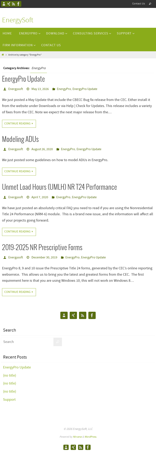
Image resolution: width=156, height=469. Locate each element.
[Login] (9, 4)
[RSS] (13, 4)
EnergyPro (64, 89)
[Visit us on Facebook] (18, 4)
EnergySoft (17, 20)
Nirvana (77, 437)
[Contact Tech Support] (4, 4)
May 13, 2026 (40, 89)
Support (9, 399)
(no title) (9, 375)
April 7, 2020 (39, 197)
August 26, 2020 (42, 149)
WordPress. (90, 437)
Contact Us (138, 3)
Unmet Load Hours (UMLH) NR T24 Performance (59, 187)
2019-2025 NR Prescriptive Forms (42, 248)
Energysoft (15, 89)
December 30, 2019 (44, 257)
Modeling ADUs (20, 139)
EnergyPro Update (23, 79)
